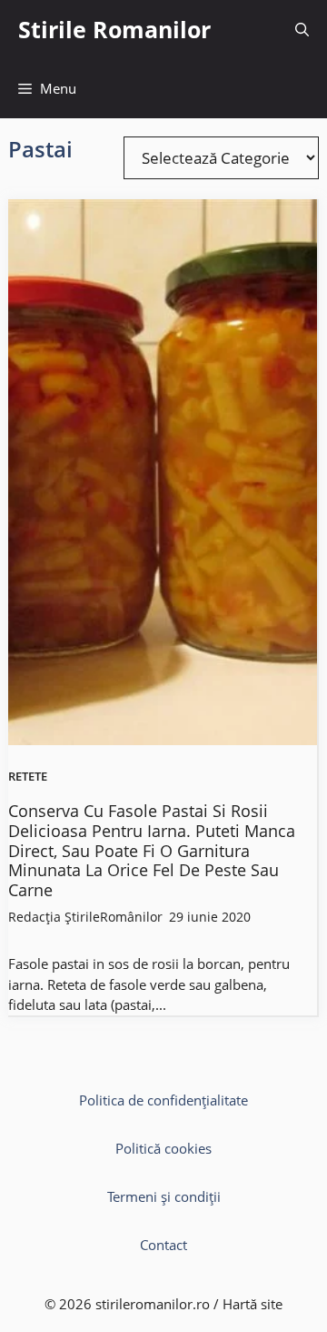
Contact (163, 1245)
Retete (27, 777)
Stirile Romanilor (114, 29)
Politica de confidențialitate (163, 1100)
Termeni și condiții (164, 1196)
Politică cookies (163, 1148)
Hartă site (252, 1304)
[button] (302, 29)
